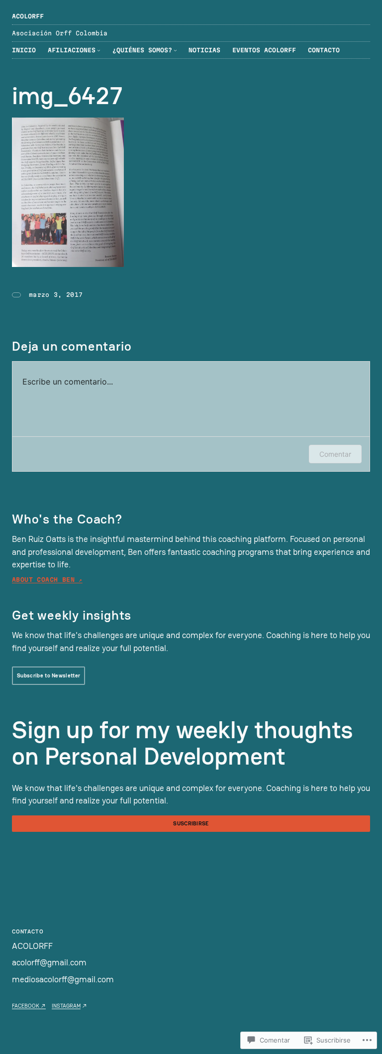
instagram (66, 1005)
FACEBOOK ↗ (29, 1005)
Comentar (335, 454)
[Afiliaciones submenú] (98, 50)
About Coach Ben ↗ (47, 579)
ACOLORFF (28, 16)
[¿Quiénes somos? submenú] (175, 50)
